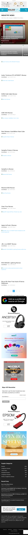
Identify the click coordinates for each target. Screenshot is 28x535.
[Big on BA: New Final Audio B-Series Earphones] (14, 273)
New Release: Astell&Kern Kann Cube (13, 131)
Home (2, 13)
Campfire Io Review (7, 169)
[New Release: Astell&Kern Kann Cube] (14, 123)
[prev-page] (8, 291)
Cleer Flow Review (7, 206)
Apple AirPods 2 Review (9, 225)
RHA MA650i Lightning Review (11, 263)
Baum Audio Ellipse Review (7, 484)
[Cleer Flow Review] (14, 198)
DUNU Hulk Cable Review (9, 94)
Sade (2, 42)
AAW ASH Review (7, 113)
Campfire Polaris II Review (9, 150)
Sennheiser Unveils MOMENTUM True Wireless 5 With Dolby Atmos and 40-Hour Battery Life (14, 489)
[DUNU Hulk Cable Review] (14, 86)
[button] (2, 10)
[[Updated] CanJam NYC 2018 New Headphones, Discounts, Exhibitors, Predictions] (11, 53)
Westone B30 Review (8, 188)
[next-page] (19, 291)
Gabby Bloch (3, 133)
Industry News (7, 13)
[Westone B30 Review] (14, 180)
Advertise (10, 529)
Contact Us (15, 529)
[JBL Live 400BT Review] (14, 236)
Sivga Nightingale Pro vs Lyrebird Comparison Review (12, 500)
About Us (5, 529)
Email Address (5, 396)
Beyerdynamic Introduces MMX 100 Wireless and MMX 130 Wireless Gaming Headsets (14, 495)
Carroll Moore (4, 77)
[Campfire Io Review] (14, 161)
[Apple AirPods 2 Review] (14, 217)
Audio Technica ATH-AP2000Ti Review (13, 75)
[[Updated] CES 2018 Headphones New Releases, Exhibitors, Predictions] (14, 32)
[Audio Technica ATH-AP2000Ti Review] (14, 67)
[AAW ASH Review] (14, 105)
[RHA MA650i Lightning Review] (14, 255)
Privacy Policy (21, 529)
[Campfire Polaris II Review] (14, 142)
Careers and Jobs (14, 531)
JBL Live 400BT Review (8, 244)
